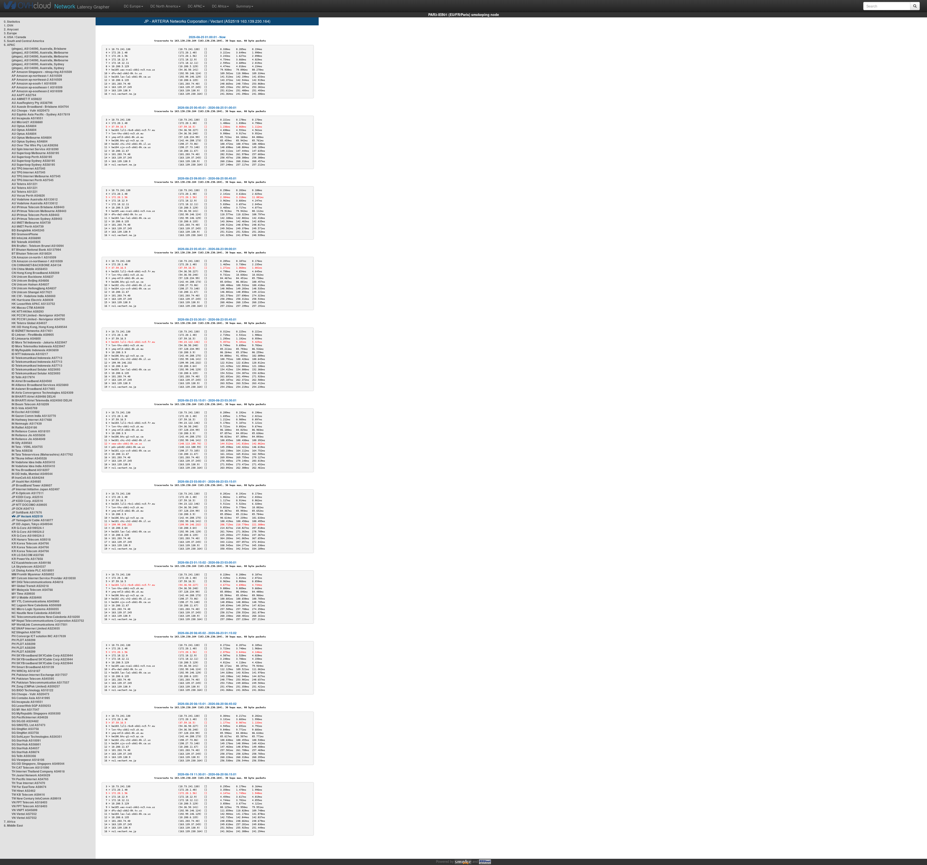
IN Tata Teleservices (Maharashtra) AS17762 (42, 454)
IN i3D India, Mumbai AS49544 (32, 474)
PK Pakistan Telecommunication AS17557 (40, 682)
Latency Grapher (81, 6)
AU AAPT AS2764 (24, 95)
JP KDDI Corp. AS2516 (27, 497)
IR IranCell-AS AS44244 (28, 477)
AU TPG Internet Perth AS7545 (33, 180)
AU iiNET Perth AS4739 (28, 226)
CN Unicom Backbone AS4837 (33, 276)
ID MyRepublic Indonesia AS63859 (35, 350)
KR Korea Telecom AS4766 (30, 543)
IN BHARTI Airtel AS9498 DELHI (34, 396)
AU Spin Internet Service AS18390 (35, 149)
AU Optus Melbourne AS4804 (32, 137)
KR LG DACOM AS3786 (28, 555)
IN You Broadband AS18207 (30, 470)
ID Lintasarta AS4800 (26, 338)
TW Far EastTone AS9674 (29, 787)
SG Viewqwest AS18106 (28, 760)
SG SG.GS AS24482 (25, 721)
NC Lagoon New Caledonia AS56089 (36, 605)
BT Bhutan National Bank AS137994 (36, 249)
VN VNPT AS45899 (24, 810)
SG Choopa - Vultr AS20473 (30, 694)
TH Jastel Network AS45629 (31, 775)
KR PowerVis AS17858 (27, 559)
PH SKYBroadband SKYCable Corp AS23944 (42, 655)
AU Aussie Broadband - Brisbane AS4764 (40, 106)
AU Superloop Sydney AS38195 (33, 160)
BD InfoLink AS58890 (26, 238)
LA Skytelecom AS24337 (29, 566)
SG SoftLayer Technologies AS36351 (37, 736)
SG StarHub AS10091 (26, 740)
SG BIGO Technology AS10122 (32, 690)
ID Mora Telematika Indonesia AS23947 (38, 346)
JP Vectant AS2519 (29, 516)
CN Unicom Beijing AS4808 (30, 280)
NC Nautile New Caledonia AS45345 (36, 613)
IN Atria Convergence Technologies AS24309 (42, 392)
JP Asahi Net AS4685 (26, 481)
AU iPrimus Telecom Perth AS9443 (35, 215)
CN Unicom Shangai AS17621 (32, 292)
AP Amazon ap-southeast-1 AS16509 (37, 87)
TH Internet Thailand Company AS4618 (38, 771)
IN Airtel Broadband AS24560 (32, 381)
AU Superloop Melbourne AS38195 (35, 153)
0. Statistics (12, 21)
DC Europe (132, 6)
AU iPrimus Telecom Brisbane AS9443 (38, 207)
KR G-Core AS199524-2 (28, 531)
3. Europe (10, 33)
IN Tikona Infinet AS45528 (29, 458)
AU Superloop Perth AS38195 (32, 157)
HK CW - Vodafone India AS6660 (34, 296)
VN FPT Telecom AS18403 (29, 802)
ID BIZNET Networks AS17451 (32, 331)
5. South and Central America (24, 41)
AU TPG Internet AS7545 (28, 168)
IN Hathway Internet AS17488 (32, 419)
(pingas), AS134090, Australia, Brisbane (39, 48)
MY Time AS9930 (23, 593)
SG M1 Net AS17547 (25, 709)
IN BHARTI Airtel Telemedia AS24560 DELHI (42, 400)
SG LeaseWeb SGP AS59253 (31, 705)
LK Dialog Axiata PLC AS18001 (33, 570)
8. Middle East (13, 825)
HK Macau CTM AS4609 (28, 307)
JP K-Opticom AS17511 (28, 493)
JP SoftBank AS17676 (27, 512)
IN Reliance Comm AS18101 (31, 431)
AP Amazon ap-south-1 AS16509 (34, 83)
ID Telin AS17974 (23, 377)
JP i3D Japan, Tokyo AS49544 (32, 524)
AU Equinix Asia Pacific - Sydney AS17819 (41, 114)
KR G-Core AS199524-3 (28, 535)
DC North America (164, 6)
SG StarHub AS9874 (25, 752)
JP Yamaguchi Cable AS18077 (32, 520)
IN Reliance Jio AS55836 (28, 435)
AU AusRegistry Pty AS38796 (32, 102)
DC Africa (219, 6)
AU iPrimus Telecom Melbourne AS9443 (39, 211)
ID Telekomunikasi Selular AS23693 (36, 369)
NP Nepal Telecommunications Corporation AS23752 (48, 620)
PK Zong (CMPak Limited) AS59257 (36, 686)
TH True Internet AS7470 (28, 783)
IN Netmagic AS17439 (27, 423)
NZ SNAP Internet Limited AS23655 (36, 628)
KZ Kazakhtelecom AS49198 (31, 562)
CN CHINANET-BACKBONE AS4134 (36, 265)
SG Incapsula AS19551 (27, 702)
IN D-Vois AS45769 (24, 408)
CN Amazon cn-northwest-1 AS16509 (37, 261)
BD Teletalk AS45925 (26, 242)
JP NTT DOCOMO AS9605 (29, 504)
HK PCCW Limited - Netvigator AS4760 (38, 315)
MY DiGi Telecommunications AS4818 (37, 582)
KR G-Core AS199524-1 (28, 528)
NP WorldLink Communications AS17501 (40, 624)
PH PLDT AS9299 (23, 640)
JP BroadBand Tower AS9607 (32, 485)
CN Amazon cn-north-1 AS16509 (34, 257)
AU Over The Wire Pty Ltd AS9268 (35, 145)
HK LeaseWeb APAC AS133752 (33, 303)
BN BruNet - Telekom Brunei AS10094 (38, 245)
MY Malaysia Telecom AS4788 (32, 589)
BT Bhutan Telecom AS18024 (32, 253)
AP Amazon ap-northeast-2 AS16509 (37, 79)
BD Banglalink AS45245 (28, 230)
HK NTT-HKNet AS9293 (28, 311)
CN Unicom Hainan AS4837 (30, 284)
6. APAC (9, 45)
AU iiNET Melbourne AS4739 (31, 222)
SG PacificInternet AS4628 (30, 717)
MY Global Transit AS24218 (30, 586)
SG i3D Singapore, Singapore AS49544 (38, 763)
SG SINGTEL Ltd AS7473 (28, 725)
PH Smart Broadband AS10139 (33, 667)
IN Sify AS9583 (22, 443)
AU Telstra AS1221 (25, 184)
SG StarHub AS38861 (26, 744)
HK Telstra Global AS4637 (29, 323)
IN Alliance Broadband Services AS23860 (40, 385)
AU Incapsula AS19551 (27, 118)
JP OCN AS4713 (23, 508)
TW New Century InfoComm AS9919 (36, 798)
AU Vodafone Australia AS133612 (35, 199)
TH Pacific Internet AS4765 (30, 779)
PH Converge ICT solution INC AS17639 (39, 636)
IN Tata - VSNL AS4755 (27, 446)
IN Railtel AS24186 (24, 427)
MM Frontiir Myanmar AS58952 (33, 574)
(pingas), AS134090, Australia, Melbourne (40, 52)
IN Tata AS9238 (22, 450)
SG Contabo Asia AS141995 (31, 698)
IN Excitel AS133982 (26, 412)
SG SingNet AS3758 (25, 729)
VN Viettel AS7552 (24, 814)
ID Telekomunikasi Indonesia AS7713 (37, 358)
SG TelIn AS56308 (24, 756)
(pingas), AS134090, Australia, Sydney (38, 64)
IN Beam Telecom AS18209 (30, 404)
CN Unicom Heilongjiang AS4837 (34, 288)
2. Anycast (11, 29)
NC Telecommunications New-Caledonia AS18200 (46, 617)
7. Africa (9, 821)
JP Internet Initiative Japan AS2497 (36, 489)
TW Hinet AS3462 (23, 790)
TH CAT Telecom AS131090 (30, 767)
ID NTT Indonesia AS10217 (30, 354)
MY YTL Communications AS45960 (35, 601)
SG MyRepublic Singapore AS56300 (36, 713)
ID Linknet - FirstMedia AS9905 (33, 334)
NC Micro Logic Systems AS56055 (35, 609)
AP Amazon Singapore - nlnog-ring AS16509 (42, 72)
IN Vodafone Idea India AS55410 (33, 462)
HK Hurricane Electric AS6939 (32, 300)
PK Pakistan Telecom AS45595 (33, 678)
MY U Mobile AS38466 (27, 597)
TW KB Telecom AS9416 (28, 794)
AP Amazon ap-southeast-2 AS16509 (37, 91)
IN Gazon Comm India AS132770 (34, 416)
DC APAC (195, 6)
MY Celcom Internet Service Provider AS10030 (44, 578)
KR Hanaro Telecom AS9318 (31, 539)
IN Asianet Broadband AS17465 (33, 388)
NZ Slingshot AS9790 (26, 632)
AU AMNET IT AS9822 (27, 99)
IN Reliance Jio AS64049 (28, 439)
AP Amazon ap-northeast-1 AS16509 (37, 75)
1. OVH (8, 25)
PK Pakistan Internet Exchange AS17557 (40, 674)
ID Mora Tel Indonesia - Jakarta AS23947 (39, 342)
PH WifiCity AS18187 (26, 671)
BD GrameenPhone (25, 234)
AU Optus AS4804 (24, 126)
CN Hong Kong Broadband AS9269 (35, 273)
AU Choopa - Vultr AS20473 (30, 110)
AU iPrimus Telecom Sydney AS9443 (37, 218)
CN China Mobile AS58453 (30, 269)
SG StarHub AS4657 (25, 748)
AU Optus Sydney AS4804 (30, 141)
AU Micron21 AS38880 (27, 122)
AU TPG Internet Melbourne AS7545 (36, 176)
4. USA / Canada (15, 37)
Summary (243, 6)
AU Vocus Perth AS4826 (28, 195)
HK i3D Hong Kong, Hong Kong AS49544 (39, 327)
